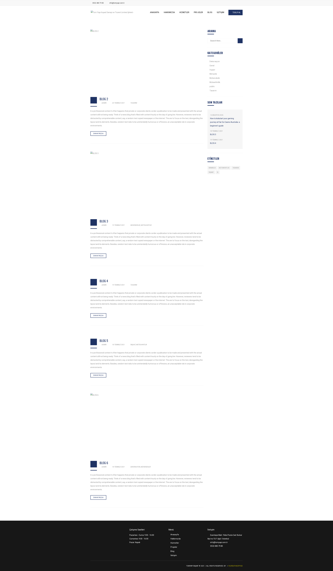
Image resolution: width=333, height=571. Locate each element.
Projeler (174, 547)
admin (103, 103)
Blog (172, 551)
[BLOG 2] (147, 60)
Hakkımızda (176, 539)
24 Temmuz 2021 (118, 103)
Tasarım (133, 103)
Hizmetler (175, 543)
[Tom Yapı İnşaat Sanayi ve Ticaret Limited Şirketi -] (112, 12)
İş (217, 172)
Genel (212, 66)
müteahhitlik (224, 168)
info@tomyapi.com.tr (116, 3)
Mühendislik (135, 225)
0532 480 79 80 (98, 3)
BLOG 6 (104, 462)
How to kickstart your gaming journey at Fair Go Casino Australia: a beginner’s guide (225, 122)
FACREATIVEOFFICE (235, 566)
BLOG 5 (104, 340)
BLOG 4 (104, 280)
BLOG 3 (104, 221)
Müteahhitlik (146, 225)
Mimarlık (213, 74)
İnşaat (133, 345)
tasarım (236, 168)
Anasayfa (175, 535)
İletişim (174, 555)
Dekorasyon (135, 467)
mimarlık (212, 168)
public (212, 86)
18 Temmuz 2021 (118, 345)
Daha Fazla (98, 133)
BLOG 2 (104, 98)
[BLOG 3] (147, 183)
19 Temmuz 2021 (118, 225)
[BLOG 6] (147, 424)
